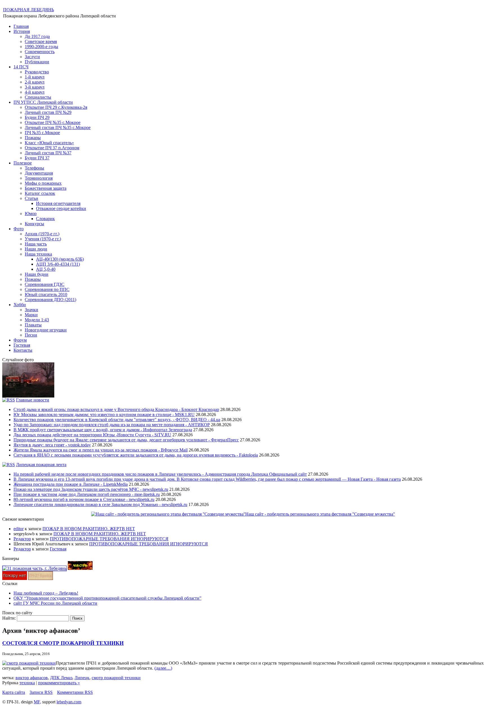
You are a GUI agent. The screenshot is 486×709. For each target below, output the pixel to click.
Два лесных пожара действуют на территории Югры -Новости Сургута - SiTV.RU (92, 434)
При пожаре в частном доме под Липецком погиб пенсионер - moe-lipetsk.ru (87, 494)
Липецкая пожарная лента (41, 464)
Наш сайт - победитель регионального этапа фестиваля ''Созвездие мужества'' (320, 514)
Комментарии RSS (75, 692)
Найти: (9, 618)
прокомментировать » (59, 682)
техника (27, 682)
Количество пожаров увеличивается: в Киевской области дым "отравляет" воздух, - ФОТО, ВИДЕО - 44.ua (117, 419)
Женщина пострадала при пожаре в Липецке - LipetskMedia (71, 484)
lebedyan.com (69, 701)
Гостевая (58, 549)
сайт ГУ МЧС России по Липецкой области (55, 603)
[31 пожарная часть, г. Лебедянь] (34, 568)
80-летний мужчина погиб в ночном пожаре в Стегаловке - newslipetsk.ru (84, 499)
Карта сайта (13, 692)
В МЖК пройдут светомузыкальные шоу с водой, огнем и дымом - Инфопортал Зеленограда (103, 429)
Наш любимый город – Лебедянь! (46, 593)
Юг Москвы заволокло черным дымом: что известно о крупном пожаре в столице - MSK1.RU (104, 414)
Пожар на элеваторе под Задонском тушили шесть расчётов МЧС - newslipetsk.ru (91, 489)
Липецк (82, 677)
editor (19, 528)
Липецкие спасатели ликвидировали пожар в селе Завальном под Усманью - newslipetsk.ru (100, 504)
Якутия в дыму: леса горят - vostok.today (52, 444)
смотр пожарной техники (116, 677)
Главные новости (32, 400)
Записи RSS (41, 692)
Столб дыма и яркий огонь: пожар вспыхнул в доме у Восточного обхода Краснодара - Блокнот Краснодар (116, 409)
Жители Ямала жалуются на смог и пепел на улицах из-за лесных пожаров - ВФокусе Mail (101, 450)
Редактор (22, 538)
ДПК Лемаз (61, 677)
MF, (37, 701)
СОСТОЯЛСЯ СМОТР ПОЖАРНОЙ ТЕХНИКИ (63, 643)
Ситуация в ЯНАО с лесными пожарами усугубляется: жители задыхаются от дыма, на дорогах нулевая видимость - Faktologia (136, 455)
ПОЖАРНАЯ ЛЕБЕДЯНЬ (28, 9)
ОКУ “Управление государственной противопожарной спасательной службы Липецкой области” (107, 598)
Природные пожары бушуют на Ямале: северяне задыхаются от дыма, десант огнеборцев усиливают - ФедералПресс (126, 439)
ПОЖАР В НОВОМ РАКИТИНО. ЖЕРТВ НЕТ (88, 528)
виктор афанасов (31, 677)
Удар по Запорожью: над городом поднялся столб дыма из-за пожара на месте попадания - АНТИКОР (112, 424)
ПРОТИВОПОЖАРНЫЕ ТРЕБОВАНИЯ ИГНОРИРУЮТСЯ (109, 538)
